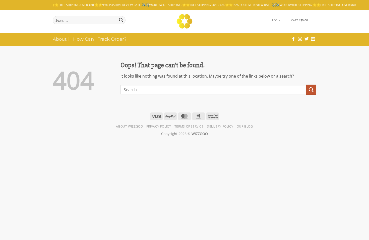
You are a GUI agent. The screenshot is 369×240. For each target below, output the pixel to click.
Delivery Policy (220, 126)
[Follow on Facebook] (293, 39)
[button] (276, 20)
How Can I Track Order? (100, 39)
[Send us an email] (313, 39)
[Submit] (121, 20)
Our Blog (245, 126)
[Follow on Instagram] (300, 39)
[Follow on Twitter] (306, 39)
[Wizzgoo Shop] (184, 21)
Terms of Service (189, 126)
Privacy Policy (158, 126)
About (60, 39)
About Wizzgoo (129, 126)
